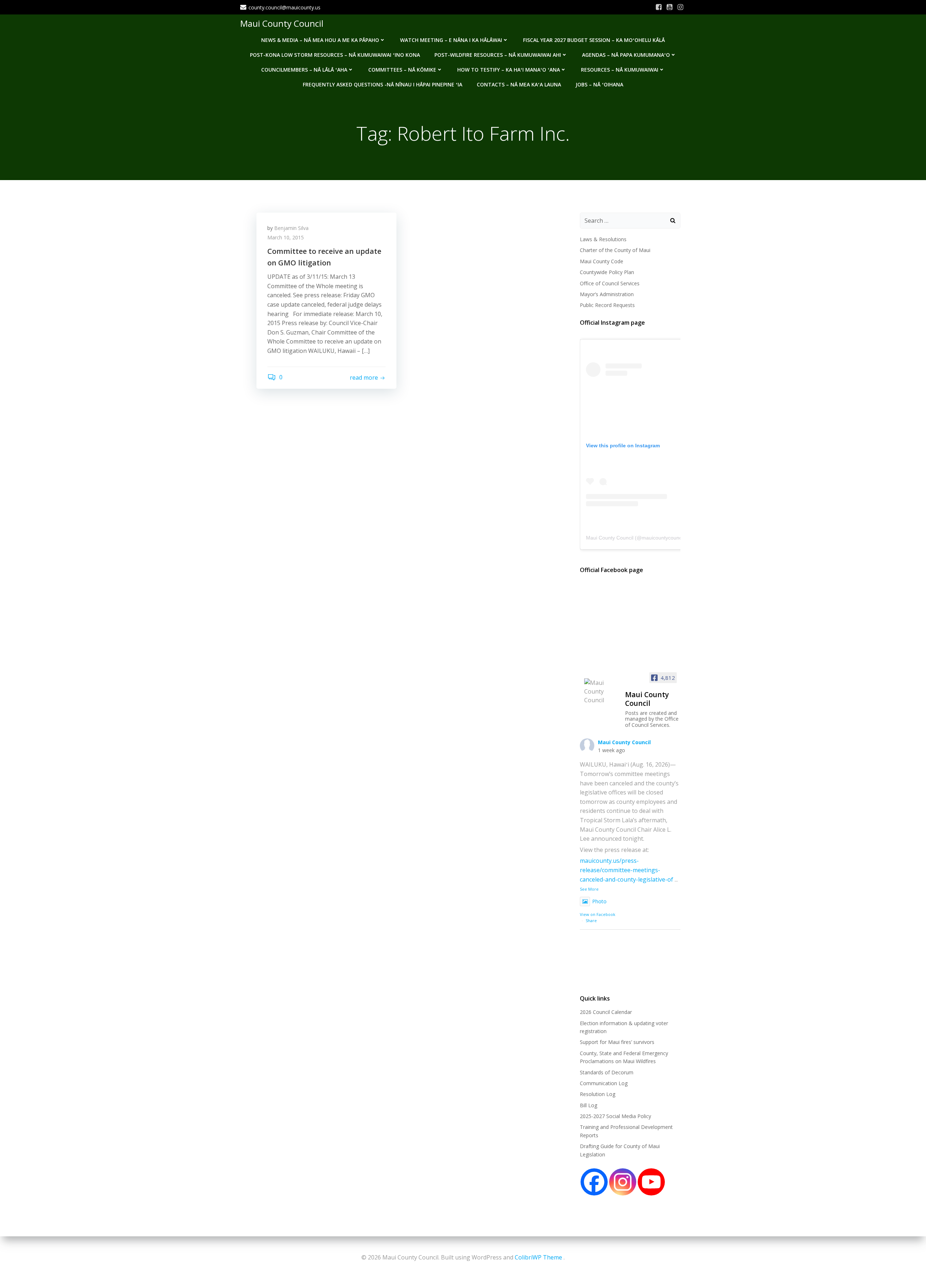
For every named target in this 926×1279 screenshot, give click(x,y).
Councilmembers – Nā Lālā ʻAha (304, 69)
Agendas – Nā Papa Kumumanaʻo (626, 54)
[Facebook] (594, 1181)
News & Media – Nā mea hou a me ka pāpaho (320, 40)
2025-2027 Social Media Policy (615, 1116)
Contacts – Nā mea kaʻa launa (519, 84)
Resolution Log (597, 1094)
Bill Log (588, 1105)
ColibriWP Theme (538, 1257)
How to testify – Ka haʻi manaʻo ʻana (508, 69)
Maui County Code (601, 261)
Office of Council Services (610, 283)
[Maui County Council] (601, 691)
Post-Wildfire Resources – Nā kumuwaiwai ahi (497, 54)
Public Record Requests (607, 305)
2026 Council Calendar (606, 1012)
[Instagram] (622, 1181)
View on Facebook (597, 914)
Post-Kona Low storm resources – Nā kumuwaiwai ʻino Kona (335, 54)
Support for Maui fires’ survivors (617, 1042)
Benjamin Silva (291, 228)
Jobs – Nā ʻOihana (599, 84)
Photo (599, 901)
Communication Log (604, 1083)
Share (591, 920)
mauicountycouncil (663, 538)
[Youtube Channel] (651, 1181)
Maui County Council (281, 23)
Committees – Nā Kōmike (402, 69)
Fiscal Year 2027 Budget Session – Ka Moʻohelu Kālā (594, 40)
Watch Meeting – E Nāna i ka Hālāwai (451, 40)
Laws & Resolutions (603, 239)
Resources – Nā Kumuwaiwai (619, 69)
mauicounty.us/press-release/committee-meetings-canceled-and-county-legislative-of (626, 870)
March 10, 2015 (285, 237)
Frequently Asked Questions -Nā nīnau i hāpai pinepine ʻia (382, 84)
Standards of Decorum (606, 1072)
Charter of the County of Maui (615, 250)
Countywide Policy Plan (607, 272)
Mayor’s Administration (607, 294)
